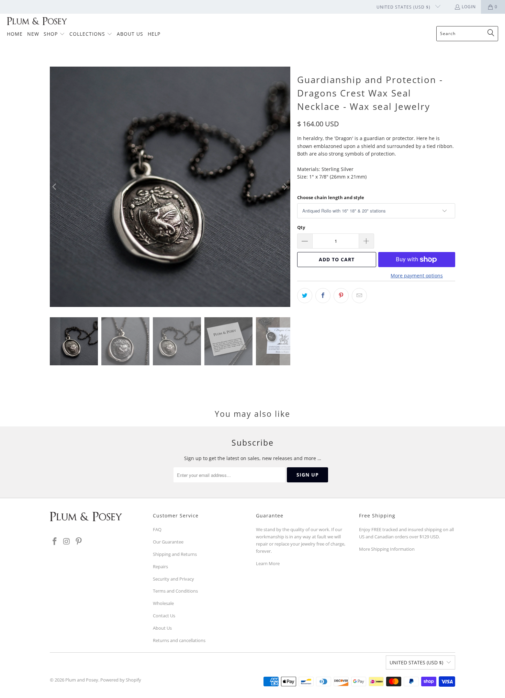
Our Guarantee (168, 542)
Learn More (268, 563)
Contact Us (164, 616)
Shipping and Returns (175, 554)
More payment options (417, 275)
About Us (162, 628)
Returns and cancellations (179, 640)
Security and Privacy (173, 579)
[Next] (285, 187)
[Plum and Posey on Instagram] (67, 541)
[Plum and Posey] (37, 21)
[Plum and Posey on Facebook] (55, 541)
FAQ (157, 529)
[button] (54, 34)
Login (469, 7)
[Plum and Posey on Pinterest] (79, 541)
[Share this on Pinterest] (341, 295)
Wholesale (163, 603)
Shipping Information (393, 549)
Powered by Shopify (120, 680)
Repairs (160, 566)
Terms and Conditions (175, 591)
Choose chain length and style (330, 197)
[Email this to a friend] (359, 295)
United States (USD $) (404, 7)
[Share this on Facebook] (322, 295)
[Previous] (54, 187)
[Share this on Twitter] (304, 295)
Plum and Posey (81, 680)
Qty (301, 227)
